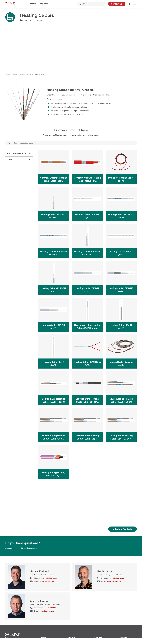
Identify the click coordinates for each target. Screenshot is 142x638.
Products (30, 74)
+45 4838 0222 (51, 578)
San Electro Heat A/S (11, 74)
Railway (32, 4)
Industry (44, 4)
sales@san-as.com (47, 581)
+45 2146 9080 (50, 608)
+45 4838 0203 (117, 578)
